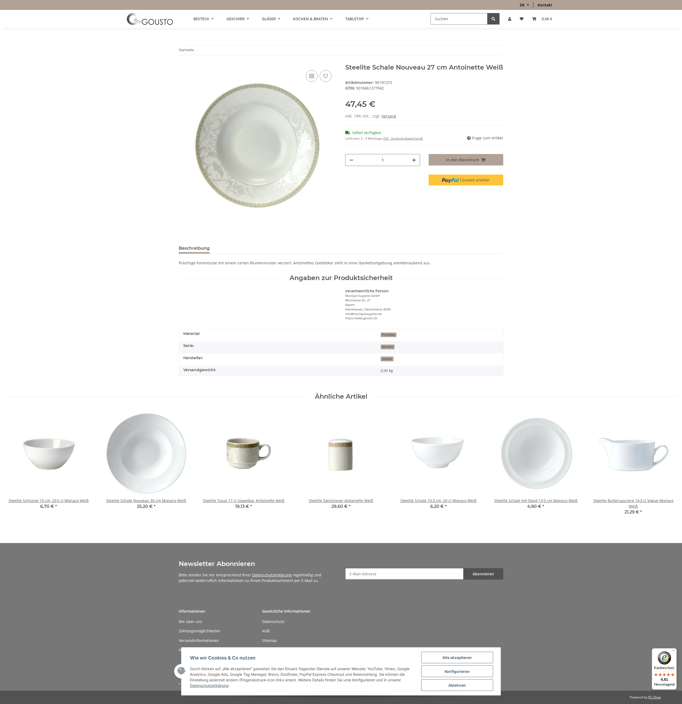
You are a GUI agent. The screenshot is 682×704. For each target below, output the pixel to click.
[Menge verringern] (351, 160)
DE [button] (522, 4)
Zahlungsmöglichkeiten (199, 630)
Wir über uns (190, 621)
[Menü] (673, 651)
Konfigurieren (457, 671)
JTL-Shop (654, 697)
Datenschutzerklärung (272, 574)
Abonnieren (483, 573)
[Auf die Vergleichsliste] (312, 76)
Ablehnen (457, 685)
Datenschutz (273, 621)
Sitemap (269, 640)
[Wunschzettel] (521, 19)
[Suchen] (493, 19)
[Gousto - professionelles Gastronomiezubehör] (149, 19)
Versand (388, 116)
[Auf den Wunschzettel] (325, 76)
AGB (266, 630)
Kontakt (545, 4)
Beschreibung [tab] (194, 248)
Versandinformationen (199, 640)
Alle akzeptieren (457, 657)
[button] (509, 19)
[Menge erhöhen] (414, 160)
